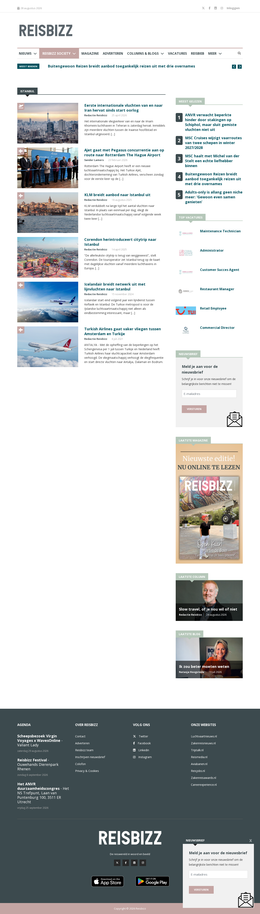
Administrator (212, 250)
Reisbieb (197, 53)
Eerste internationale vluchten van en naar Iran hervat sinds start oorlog (123, 108)
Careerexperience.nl (204, 785)
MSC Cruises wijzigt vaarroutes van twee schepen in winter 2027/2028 (213, 142)
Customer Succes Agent (219, 269)
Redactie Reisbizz (95, 115)
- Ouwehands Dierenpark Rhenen (37, 764)
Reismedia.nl (199, 757)
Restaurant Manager (217, 289)
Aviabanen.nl (199, 764)
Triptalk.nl (197, 750)
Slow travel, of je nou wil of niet (208, 609)
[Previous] (234, 67)
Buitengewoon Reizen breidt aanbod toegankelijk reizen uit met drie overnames (213, 179)
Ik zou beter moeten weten (204, 666)
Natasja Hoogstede (191, 672)
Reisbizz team (84, 750)
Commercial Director (217, 327)
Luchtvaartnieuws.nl (204, 736)
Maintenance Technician (220, 231)
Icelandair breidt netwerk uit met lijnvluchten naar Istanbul (114, 286)
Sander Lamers (94, 160)
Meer (212, 53)
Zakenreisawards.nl (203, 778)
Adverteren (113, 53)
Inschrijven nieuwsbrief (90, 757)
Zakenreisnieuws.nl (203, 743)
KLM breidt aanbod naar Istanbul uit (117, 194)
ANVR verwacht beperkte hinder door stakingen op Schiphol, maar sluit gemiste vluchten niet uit (133, 68)
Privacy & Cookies (87, 771)
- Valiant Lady (40, 740)
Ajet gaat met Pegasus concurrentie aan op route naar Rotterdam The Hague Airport (124, 152)
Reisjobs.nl (198, 771)
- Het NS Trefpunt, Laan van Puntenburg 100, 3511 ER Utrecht (43, 792)
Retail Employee (213, 308)
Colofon (80, 764)
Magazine (90, 53)
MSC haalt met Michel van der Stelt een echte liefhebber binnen (212, 160)
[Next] (240, 67)
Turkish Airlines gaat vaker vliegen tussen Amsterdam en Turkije (122, 331)
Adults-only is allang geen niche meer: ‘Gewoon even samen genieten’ (214, 197)
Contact (80, 736)
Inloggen (233, 8)
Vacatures (177, 53)
